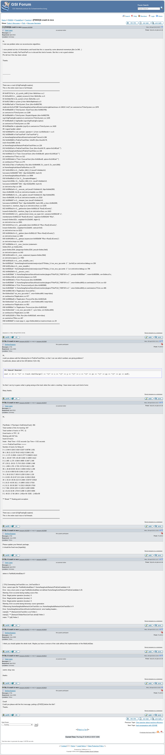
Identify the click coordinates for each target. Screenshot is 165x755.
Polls (23, 23)
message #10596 (27, 27)
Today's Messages (13, 23)
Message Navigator (34, 23)
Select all (10, 370)
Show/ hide (18, 370)
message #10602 (24, 655)
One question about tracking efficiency (149, 722)
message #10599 (24, 530)
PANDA (10, 20)
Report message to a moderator (153, 333)
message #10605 (24, 687)
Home (160, 16)
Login (152, 16)
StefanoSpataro (10, 344)
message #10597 (24, 341)
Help (135, 16)
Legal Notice (81, 746)
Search (127, 16)
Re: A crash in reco (11, 341)
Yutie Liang (8, 30)
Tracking (28, 20)
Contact (64, 746)
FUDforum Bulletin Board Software (89, 751)
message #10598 (24, 402)
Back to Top (82, 730)
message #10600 (24, 559)
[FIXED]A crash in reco (13, 27)
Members (143, 16)
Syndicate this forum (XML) (147, 732)
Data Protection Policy (96, 746)
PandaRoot (19, 20)
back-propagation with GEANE (146, 725)
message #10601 (24, 629)
